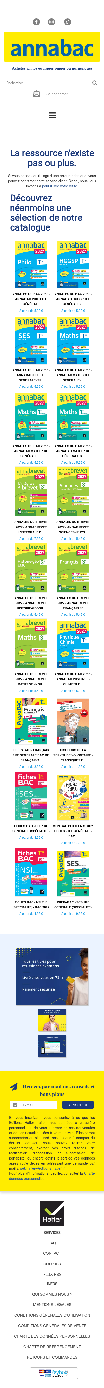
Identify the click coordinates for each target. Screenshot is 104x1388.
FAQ (52, 1242)
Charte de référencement (52, 1346)
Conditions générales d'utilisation (52, 1315)
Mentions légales (52, 1304)
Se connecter (57, 93)
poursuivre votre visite (59, 185)
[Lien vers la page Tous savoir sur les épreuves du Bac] (52, 1020)
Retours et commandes (52, 1357)
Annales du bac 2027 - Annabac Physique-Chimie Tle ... (73, 679)
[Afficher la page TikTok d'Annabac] (67, 21)
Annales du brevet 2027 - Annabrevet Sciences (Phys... (73, 526)
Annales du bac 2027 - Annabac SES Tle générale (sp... (31, 375)
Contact (52, 1253)
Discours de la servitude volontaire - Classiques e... (73, 755)
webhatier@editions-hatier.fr (42, 1168)
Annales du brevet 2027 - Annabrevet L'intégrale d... (31, 526)
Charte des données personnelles (52, 1336)
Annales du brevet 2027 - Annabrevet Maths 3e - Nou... (31, 679)
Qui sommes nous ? (52, 1294)
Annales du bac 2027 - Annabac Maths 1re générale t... (31, 451)
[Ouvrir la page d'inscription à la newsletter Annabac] (36, 93)
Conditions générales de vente (52, 1325)
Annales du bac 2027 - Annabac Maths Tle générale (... (73, 375)
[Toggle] (52, 115)
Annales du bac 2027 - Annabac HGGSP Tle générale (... (73, 298)
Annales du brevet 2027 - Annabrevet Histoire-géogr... (31, 603)
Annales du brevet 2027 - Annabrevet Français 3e (73, 603)
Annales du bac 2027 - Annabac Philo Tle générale (31, 298)
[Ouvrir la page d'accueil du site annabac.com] (52, 1046)
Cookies (52, 1263)
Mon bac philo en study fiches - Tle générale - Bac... (73, 831)
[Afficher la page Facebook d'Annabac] (36, 21)
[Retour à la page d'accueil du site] (52, 47)
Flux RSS (52, 1274)
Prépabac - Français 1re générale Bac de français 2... (31, 755)
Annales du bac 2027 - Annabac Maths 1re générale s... (73, 451)
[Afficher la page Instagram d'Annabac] (51, 21)
